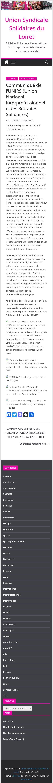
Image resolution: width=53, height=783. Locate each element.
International (9, 588)
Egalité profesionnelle (13, 541)
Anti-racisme (9, 488)
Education (8, 529)
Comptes (7, 505)
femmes (7, 571)
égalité (6, 535)
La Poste (7, 606)
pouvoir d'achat (10, 642)
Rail (5, 666)
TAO (5, 695)
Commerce (8, 500)
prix (5, 654)
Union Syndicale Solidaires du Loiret (26, 28)
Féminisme (8, 565)
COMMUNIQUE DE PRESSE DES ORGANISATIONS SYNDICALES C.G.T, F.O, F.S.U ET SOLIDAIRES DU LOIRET (26, 432)
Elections (7, 547)
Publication (8, 660)
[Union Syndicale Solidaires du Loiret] (26, 3)
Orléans (7, 636)
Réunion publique (11, 678)
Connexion (8, 721)
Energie (6, 553)
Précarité (7, 648)
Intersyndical (9, 600)
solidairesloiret (27, 120)
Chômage (7, 494)
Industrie (7, 583)
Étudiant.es (8, 559)
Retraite (7, 672)
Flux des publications (13, 727)
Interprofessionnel (27, 79)
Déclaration (12, 79)
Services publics (10, 689)
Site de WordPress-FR (13, 739)
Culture (6, 511)
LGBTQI (6, 612)
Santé (6, 683)
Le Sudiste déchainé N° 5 (33, 443)
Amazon (7, 476)
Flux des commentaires (14, 733)
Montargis (8, 630)
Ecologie (7, 523)
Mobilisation (9, 624)
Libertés (7, 618)
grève (5, 577)
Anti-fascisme (9, 482)
